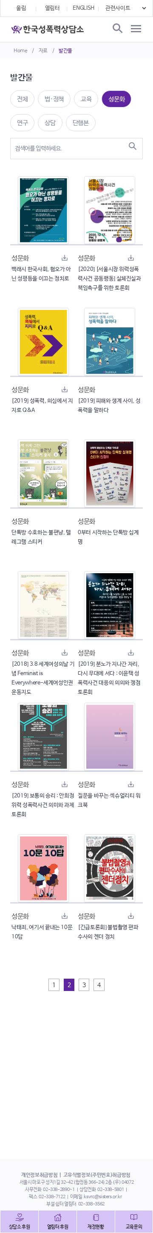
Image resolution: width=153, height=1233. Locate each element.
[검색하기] (132, 146)
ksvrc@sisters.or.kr (103, 1196)
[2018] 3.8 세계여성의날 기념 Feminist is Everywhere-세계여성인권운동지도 (42, 678)
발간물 (65, 51)
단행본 (81, 123)
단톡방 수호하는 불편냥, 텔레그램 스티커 (41, 537)
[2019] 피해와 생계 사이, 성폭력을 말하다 (109, 406)
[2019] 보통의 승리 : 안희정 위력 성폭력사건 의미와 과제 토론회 (42, 805)
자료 (43, 51)
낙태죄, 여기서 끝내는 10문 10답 (41, 932)
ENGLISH (83, 8)
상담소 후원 (19, 1227)
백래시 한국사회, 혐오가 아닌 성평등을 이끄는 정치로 (41, 274)
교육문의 (134, 1227)
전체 (22, 99)
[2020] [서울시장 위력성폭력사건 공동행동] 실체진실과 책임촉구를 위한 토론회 (109, 278)
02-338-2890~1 (58, 1189)
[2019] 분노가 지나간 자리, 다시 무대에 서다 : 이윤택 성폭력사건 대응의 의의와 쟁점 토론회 (109, 678)
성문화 (116, 99)
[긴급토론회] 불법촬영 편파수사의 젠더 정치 (108, 932)
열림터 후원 (57, 1227)
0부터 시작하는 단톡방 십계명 (108, 537)
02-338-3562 (91, 1204)
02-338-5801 (110, 1189)
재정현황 (96, 1227)
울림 (21, 8)
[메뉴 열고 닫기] (136, 29)
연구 (22, 123)
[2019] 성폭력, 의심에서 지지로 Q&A (42, 406)
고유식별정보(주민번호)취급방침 (96, 1175)
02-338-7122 (52, 1196)
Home (21, 51)
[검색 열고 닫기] (117, 29)
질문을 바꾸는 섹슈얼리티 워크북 (109, 800)
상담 (50, 123)
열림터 (52, 8)
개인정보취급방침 (39, 1175)
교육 (86, 99)
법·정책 (54, 99)
